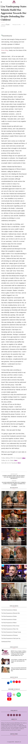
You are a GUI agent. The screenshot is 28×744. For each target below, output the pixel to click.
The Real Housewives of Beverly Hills (10, 613)
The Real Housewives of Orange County (11, 632)
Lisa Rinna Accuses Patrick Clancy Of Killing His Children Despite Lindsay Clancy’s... (12, 522)
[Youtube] (9, 697)
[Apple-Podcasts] (9, 693)
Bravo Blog (4, 50)
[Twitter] (11, 715)
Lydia (8, 24)
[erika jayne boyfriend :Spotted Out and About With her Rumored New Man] (5, 670)
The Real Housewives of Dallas (9, 616)
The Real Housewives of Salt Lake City (10, 638)
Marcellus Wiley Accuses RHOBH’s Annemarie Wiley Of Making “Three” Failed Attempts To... (12, 595)
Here (23, 458)
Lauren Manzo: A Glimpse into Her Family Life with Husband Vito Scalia (19, 661)
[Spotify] (19, 693)
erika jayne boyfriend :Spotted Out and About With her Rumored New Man (18, 669)
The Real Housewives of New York (9, 629)
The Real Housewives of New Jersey (10, 625)
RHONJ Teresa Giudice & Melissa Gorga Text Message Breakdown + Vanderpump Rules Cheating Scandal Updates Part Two (18, 653)
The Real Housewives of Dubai (8, 619)
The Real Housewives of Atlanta (9, 610)
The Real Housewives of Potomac (9, 635)
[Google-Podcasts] (14, 693)
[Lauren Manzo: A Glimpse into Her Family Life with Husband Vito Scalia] (5, 661)
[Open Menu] (1, 2)
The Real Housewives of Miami (8, 622)
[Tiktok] (17, 715)
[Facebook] (8, 715)
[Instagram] (14, 715)
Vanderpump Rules (6, 641)
